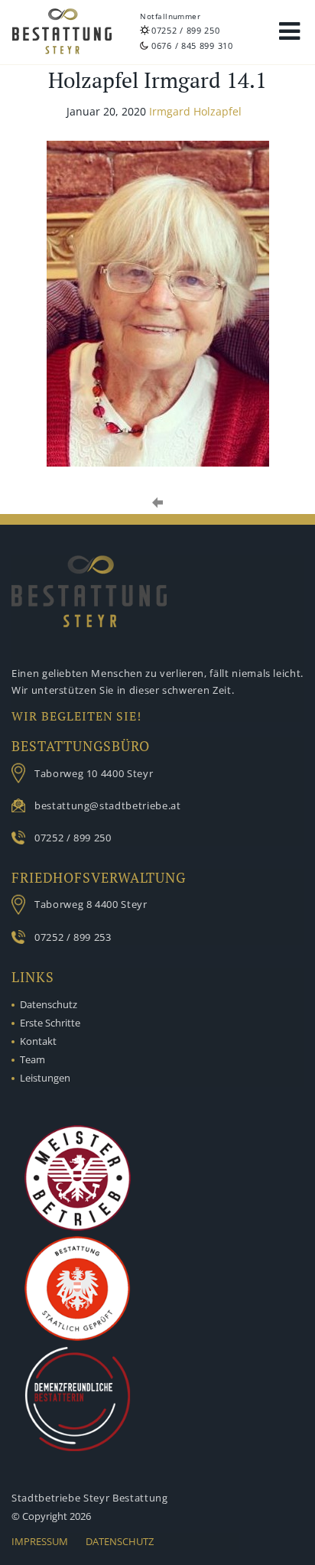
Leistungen (45, 1078)
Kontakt (38, 1041)
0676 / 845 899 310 (192, 45)
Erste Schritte (50, 1023)
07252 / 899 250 (185, 30)
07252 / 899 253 (73, 937)
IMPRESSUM (39, 1541)
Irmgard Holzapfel (195, 111)
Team (32, 1059)
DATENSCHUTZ (120, 1541)
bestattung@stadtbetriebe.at (107, 805)
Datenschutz (48, 1004)
